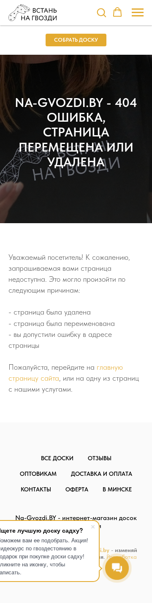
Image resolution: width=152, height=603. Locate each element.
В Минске (117, 489)
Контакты (36, 489)
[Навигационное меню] (138, 12)
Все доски (57, 458)
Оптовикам (38, 473)
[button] (101, 12)
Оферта (76, 489)
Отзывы (99, 458)
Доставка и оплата (101, 473)
